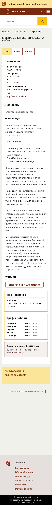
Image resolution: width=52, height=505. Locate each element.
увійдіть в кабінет (14, 352)
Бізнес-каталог (20, 31)
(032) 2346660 (13, 82)
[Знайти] (42, 21)
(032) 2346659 (13, 76)
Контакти (19, 462)
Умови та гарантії (23, 480)
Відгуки (28, 51)
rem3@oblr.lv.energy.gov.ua (19, 89)
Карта (17, 51)
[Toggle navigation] (48, 11)
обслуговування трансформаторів (15, 372)
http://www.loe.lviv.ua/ (17, 96)
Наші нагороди (22, 476)
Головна (6, 31)
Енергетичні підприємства (24, 284)
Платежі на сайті (23, 488)
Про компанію (21, 468)
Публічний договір (23, 472)
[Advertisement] (26, 422)
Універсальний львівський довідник (28, 4)
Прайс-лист (20, 484)
